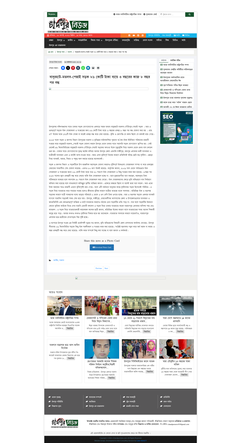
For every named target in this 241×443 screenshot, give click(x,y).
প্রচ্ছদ (51, 40)
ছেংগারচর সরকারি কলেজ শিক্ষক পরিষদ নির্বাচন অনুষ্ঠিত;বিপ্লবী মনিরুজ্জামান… (101, 364)
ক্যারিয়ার (92, 401)
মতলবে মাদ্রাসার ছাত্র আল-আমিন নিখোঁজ (64, 346)
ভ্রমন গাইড (167, 401)
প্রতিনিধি (167, 397)
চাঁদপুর (59, 40)
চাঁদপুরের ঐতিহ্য (111, 40)
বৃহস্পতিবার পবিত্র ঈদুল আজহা (175, 85)
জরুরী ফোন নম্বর (132, 406)
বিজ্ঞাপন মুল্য (56, 406)
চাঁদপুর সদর (61, 52)
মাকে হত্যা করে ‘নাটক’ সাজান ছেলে (177, 102)
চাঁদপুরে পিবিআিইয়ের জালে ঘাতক (139, 361)
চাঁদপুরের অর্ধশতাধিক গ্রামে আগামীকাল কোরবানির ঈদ (172, 79)
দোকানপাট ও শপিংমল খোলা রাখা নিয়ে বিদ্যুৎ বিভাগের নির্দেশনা (175, 91)
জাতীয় (70, 40)
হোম (51, 52)
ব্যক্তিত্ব (136, 40)
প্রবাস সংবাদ (147, 40)
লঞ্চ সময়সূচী (166, 35)
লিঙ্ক (167, 40)
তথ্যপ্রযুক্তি (126, 40)
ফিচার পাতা (95, 40)
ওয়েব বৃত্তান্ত (56, 397)
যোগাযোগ (167, 406)
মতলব (70, 52)
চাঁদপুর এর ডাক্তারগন (57, 45)
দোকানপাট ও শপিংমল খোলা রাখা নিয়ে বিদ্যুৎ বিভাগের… (102, 319)
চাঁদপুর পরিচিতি (154, 35)
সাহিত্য (159, 40)
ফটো (178, 35)
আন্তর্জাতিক (82, 40)
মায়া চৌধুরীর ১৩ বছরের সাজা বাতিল (176, 363)
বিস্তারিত (70, 328)
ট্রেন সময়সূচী (130, 401)
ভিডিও (187, 35)
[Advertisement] (45, 5)
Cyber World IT (141, 441)
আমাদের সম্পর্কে (95, 397)
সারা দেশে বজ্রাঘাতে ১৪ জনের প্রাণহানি (176, 319)
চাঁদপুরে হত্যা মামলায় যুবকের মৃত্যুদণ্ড (177, 97)
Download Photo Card (103, 247)
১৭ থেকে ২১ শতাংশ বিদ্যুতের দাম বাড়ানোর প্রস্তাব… (139, 319)
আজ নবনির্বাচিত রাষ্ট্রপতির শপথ (123, 14)
